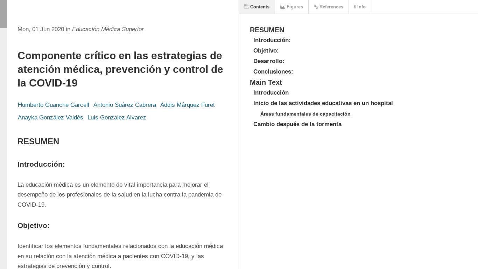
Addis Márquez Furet (187, 105)
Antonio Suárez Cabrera (124, 105)
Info (361, 6)
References (330, 6)
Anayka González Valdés (50, 117)
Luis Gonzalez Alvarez (116, 117)
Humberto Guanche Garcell (53, 105)
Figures (294, 6)
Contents (259, 6)
